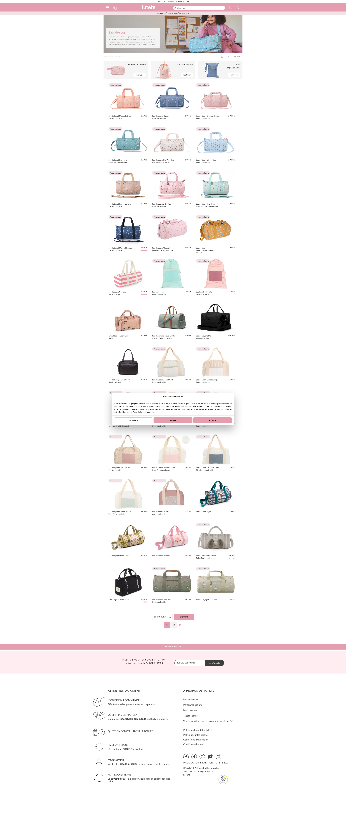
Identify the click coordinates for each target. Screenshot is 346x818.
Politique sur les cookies (196, 735)
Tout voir (187, 75)
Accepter (212, 420)
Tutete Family (190, 716)
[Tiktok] (194, 756)
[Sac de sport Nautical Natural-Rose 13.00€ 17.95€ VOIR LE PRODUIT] (128, 273)
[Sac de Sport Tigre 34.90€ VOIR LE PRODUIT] (216, 493)
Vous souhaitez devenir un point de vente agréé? (208, 721)
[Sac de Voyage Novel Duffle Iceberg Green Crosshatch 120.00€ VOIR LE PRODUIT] (172, 317)
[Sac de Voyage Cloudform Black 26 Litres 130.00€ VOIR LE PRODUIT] (128, 361)
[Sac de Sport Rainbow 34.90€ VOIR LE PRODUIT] (172, 537)
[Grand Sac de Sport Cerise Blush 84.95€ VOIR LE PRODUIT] (128, 317)
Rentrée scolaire (108, 57)
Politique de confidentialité (197, 730)
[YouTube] (210, 756)
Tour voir (139, 75)
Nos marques (190, 710)
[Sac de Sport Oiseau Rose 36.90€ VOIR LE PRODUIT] (128, 537)
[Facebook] (186, 756)
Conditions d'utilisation (195, 740)
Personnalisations (192, 705)
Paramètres (133, 420)
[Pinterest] (202, 756)
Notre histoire (190, 699)
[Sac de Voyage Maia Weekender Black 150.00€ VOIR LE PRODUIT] (216, 317)
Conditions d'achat (193, 744)
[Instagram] (218, 756)
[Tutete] (154, 8)
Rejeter (173, 420)
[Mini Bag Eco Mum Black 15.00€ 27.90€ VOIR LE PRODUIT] (128, 581)
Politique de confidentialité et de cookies (136, 412)
